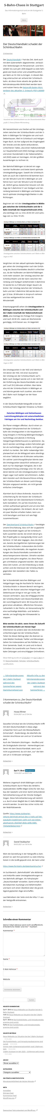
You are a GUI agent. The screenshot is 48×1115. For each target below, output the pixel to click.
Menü (24, 20)
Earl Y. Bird (38, 658)
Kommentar (9, 930)
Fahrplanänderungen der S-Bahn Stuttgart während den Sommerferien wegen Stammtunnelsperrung (13, 682)
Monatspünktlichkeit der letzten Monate (18, 1081)
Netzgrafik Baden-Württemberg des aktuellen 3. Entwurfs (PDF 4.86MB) (23, 89)
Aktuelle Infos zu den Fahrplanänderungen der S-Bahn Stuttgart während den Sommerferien (36, 682)
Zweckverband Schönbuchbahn (20, 524)
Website (6, 979)
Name (6, 959)
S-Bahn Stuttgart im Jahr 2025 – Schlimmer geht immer (23, 1051)
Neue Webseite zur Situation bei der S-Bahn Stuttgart (23, 1036)
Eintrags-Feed (8, 1093)
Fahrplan (22, 661)
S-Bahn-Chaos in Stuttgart (24, 5)
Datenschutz (7, 1110)
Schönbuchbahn (33, 661)
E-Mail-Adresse (10, 969)
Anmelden (7, 1090)
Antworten (7, 761)
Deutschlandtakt (14, 59)
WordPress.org (8, 1098)
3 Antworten (8, 53)
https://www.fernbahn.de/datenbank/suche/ (22, 866)
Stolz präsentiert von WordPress (24, 1110)
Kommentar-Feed (10, 1095)
